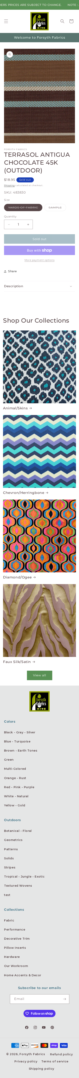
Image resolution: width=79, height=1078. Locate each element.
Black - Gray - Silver (19, 732)
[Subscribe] (64, 999)
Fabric (9, 920)
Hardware (12, 957)
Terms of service (54, 1061)
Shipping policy (41, 1069)
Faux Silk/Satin (17, 662)
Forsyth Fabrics (32, 1054)
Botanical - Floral (18, 831)
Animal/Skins (15, 408)
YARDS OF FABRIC (25, 208)
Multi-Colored (15, 769)
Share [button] (12, 271)
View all (39, 675)
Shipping (9, 185)
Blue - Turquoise (17, 741)
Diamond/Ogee (17, 577)
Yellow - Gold (14, 805)
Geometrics (13, 840)
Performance (14, 929)
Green (9, 759)
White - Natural (16, 796)
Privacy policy (25, 1061)
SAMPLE (57, 208)
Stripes (9, 867)
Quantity (10, 216)
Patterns (11, 849)
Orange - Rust (15, 778)
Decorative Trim (17, 938)
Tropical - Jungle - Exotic (24, 876)
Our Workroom (16, 966)
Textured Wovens (18, 885)
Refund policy (61, 1054)
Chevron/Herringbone (23, 493)
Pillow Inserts (15, 948)
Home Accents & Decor (22, 975)
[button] (6, 21)
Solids (9, 858)
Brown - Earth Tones (20, 750)
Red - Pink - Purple (19, 787)
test (7, 895)
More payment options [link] (39, 260)
